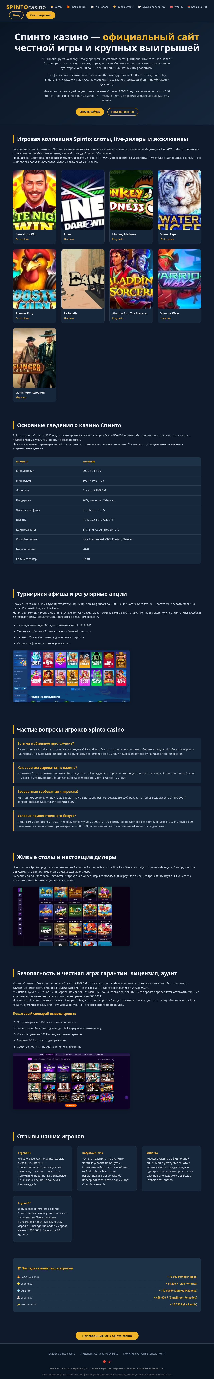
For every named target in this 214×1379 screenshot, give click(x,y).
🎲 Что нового (100, 6)
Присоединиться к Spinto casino (107, 1336)
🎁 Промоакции (76, 6)
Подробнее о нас (122, 112)
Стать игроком (40, 15)
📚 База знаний (197, 6)
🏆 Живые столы (123, 6)
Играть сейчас (90, 111)
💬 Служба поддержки (152, 6)
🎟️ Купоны (176, 6)
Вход (16, 15)
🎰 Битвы (56, 6)
